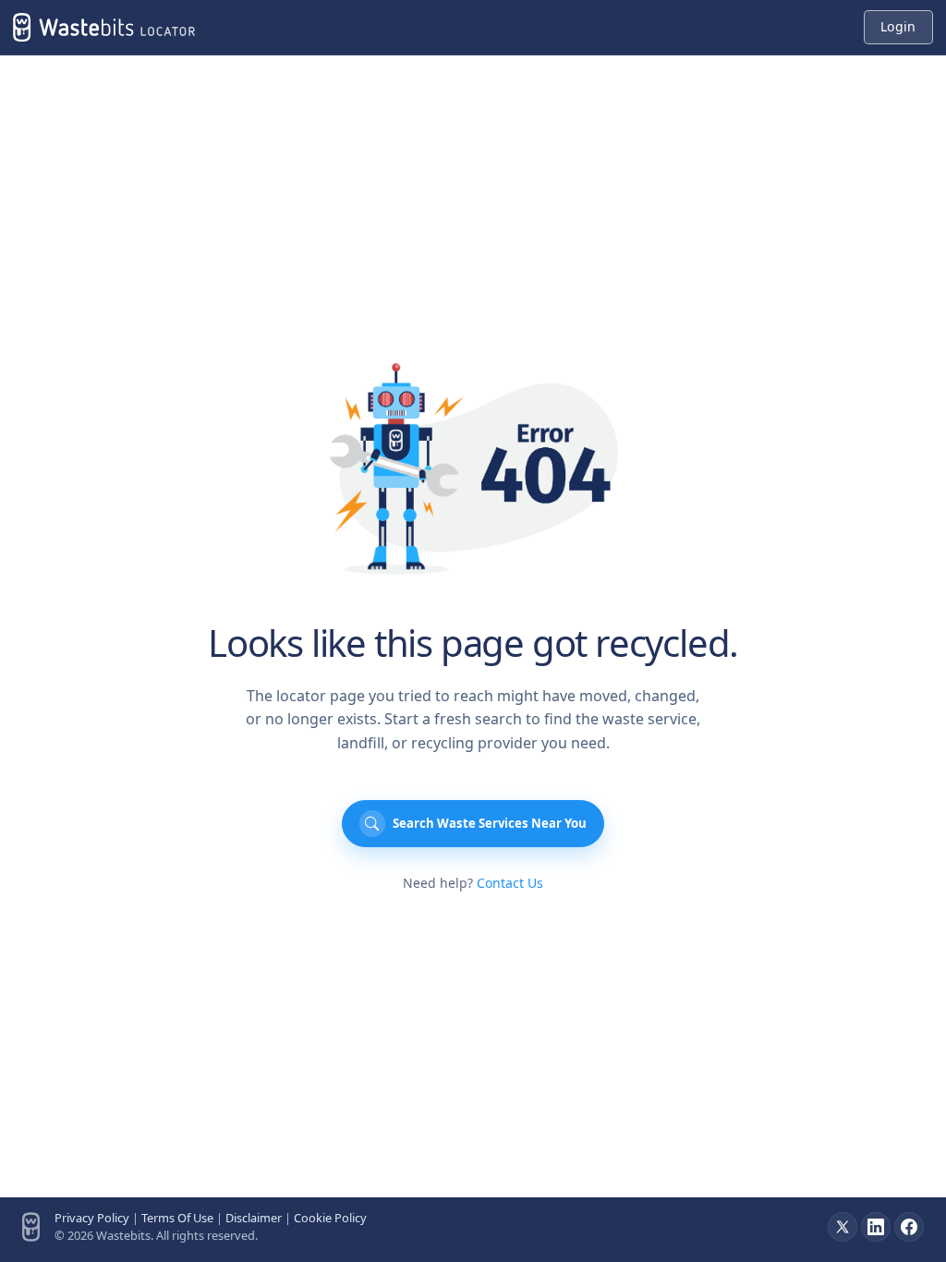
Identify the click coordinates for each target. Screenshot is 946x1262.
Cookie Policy (330, 1217)
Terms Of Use (177, 1217)
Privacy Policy (92, 1217)
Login (898, 26)
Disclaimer (253, 1217)
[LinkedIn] (876, 1227)
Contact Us (510, 883)
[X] (842, 1227)
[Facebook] (909, 1227)
